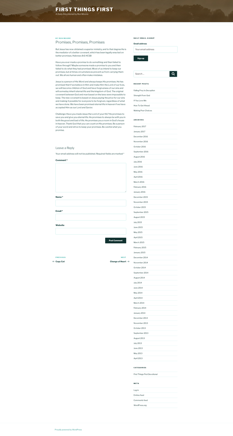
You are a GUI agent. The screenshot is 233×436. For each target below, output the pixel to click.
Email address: (140, 43)
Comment (62, 160)
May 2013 (138, 353)
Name (59, 197)
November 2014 (141, 262)
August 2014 (139, 278)
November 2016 (141, 141)
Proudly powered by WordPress (68, 429)
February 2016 (140, 187)
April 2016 (138, 177)
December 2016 (141, 136)
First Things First (84, 9)
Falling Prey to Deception (144, 90)
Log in (136, 390)
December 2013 (141, 318)
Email (59, 211)
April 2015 (138, 237)
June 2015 (138, 227)
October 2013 (140, 328)
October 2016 (140, 146)
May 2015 (138, 232)
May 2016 (138, 172)
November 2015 (141, 202)
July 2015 (138, 222)
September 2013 (141, 333)
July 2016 (138, 162)
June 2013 (138, 348)
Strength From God (142, 95)
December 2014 (141, 257)
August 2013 (139, 338)
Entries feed (139, 395)
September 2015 (141, 212)
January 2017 (139, 131)
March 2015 (139, 242)
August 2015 (139, 217)
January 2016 (139, 192)
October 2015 (140, 207)
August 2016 (139, 157)
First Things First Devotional (145, 374)
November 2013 (141, 323)
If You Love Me (140, 100)
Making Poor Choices (143, 110)
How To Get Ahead (142, 105)
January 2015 (139, 252)
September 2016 (141, 151)
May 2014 (138, 293)
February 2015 (140, 247)
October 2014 (140, 267)
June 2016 (138, 167)
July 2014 (138, 282)
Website (60, 225)
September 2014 (141, 273)
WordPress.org (140, 405)
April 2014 (138, 298)
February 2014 (140, 308)
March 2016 (139, 182)
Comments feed (141, 400)
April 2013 (138, 358)
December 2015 (141, 197)
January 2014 (139, 313)
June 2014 (138, 288)
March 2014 (139, 303)
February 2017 (140, 126)
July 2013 (138, 343)
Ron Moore (65, 38)
